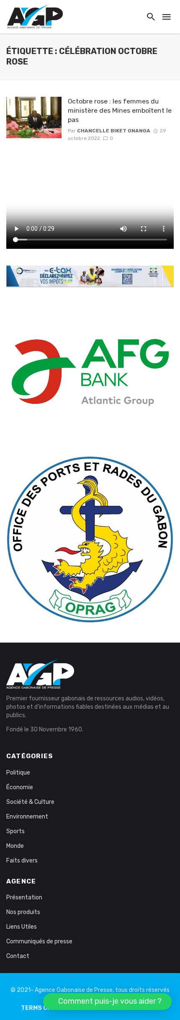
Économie (19, 787)
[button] (107, 1001)
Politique (18, 772)
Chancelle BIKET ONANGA (113, 131)
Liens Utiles (21, 926)
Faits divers (22, 860)
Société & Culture (30, 802)
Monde (15, 846)
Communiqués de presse (39, 941)
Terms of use (42, 1008)
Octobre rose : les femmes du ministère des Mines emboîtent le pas (120, 110)
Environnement (27, 816)
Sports (15, 831)
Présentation (24, 897)
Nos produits (23, 912)
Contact (17, 956)
